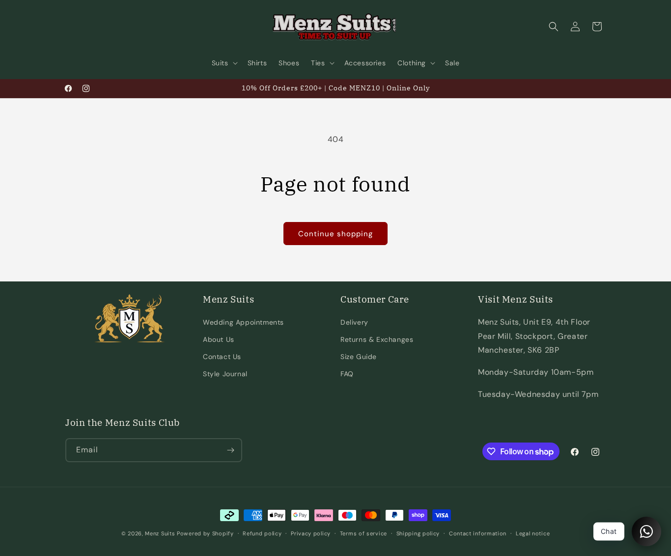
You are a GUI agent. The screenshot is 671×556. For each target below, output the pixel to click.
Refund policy (262, 533)
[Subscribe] (230, 450)
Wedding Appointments (243, 322)
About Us (218, 339)
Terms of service (363, 533)
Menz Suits (160, 533)
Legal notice (533, 533)
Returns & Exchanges (376, 339)
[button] (224, 63)
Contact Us (222, 356)
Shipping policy (418, 533)
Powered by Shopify (205, 533)
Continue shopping (335, 234)
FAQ (347, 373)
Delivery (354, 322)
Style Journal (225, 373)
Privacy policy (311, 533)
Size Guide (358, 356)
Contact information (477, 533)
